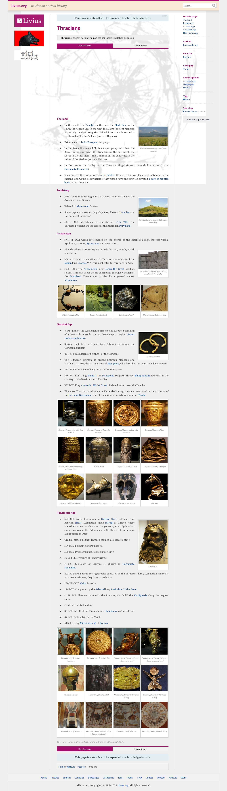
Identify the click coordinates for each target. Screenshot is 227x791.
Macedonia (108, 375)
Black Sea (120, 125)
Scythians (75, 276)
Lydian (68, 263)
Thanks (130, 777)
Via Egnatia (140, 595)
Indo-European (89, 142)
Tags (120, 777)
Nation (186, 99)
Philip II (92, 375)
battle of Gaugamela (80, 395)
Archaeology (189, 80)
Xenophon (113, 363)
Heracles (124, 212)
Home (61, 766)
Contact (161, 777)
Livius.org (18, 5)
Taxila (141, 395)
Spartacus (111, 611)
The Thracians (84, 45)
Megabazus (70, 280)
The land (187, 19)
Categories (108, 777)
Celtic (83, 583)
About (44, 777)
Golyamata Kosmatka (76, 169)
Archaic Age (189, 26)
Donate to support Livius (198, 119)
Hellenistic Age (190, 32)
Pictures (55, 777)
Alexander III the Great (94, 385)
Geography (188, 84)
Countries (79, 777)
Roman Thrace (141, 45)
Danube (89, 125)
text (114, 519)
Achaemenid (90, 269)
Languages (93, 777)
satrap (108, 522)
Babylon (105, 519)
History (187, 87)
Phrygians (124, 225)
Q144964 (165, 16)
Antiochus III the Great (124, 589)
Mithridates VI (88, 623)
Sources (67, 777)
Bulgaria (187, 56)
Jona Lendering (190, 44)
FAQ (139, 777)
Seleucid (100, 589)
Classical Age (189, 29)
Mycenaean (83, 206)
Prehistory (188, 23)
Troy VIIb (122, 222)
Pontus (104, 623)
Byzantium (93, 243)
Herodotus (108, 175)
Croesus (82, 263)
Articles (71, 766)
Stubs (184, 777)
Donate (149, 777)
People (81, 766)
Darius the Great (114, 269)
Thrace (186, 68)
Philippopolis (142, 375)
